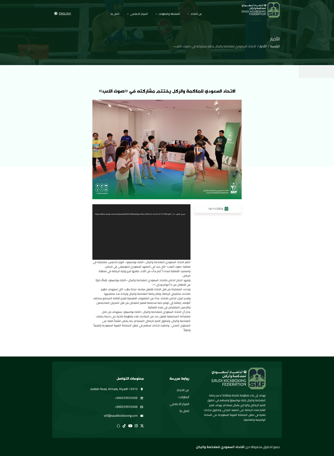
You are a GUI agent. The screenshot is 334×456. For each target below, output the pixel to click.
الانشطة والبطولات (169, 13)
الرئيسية (275, 46)
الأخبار (263, 46)
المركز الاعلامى (139, 13)
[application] (141, 232)
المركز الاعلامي (179, 404)
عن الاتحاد (196, 13)
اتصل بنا (115, 13)
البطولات (183, 397)
